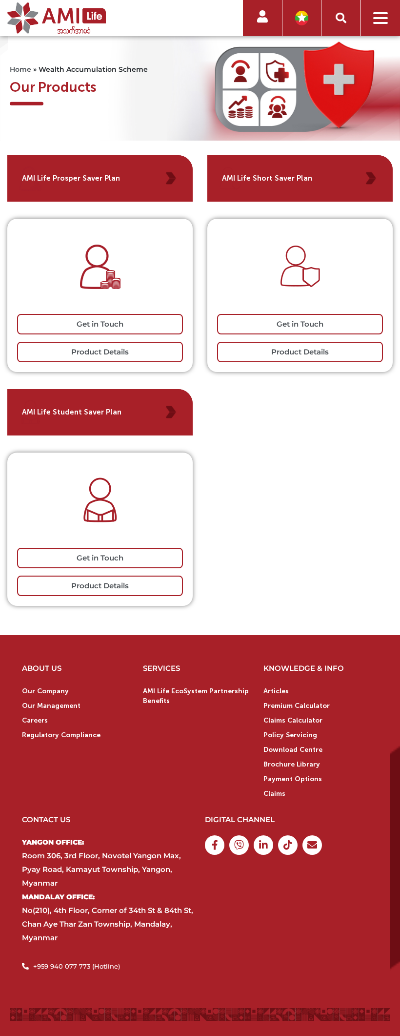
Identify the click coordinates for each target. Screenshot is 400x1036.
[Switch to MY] (301, 18)
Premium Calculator (296, 706)
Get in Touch (100, 324)
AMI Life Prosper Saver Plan (71, 178)
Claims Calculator (292, 720)
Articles (276, 691)
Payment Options (292, 779)
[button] (341, 18)
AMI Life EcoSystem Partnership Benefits (196, 696)
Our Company (45, 691)
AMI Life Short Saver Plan (267, 178)
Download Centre (292, 750)
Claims (274, 793)
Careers (35, 720)
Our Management (51, 706)
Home (20, 68)
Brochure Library (291, 764)
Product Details (100, 351)
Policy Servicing (290, 735)
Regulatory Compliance (61, 735)
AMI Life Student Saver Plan (71, 412)
